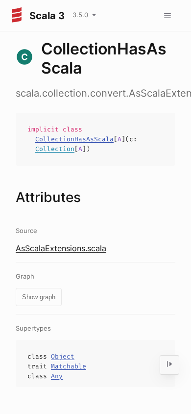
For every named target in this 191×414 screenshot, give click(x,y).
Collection (54, 149)
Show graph (38, 297)
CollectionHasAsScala (74, 139)
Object (62, 356)
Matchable (68, 366)
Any (57, 376)
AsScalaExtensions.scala (61, 248)
